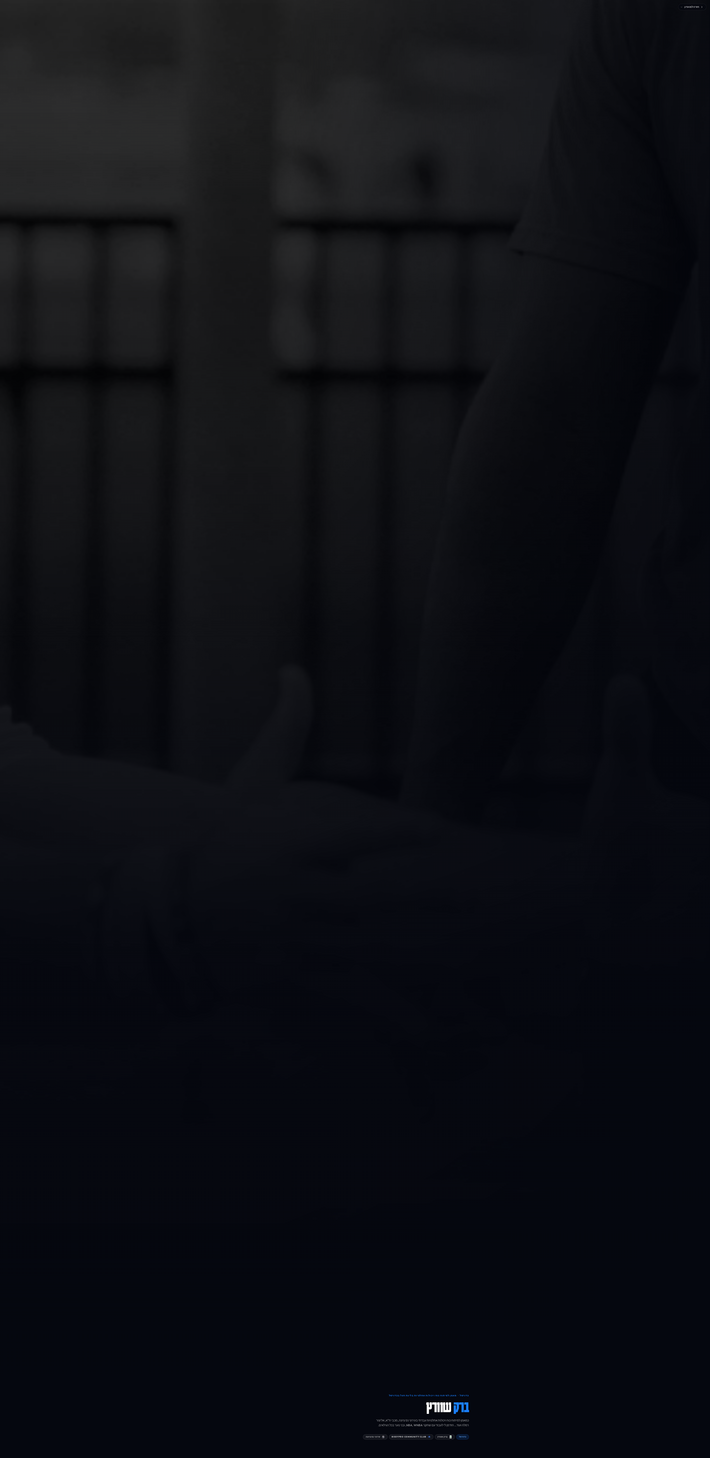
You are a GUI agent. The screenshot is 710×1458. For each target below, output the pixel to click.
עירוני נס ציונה (373, 1436)
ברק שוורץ (442, 1436)
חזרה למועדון (691, 6)
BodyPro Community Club (409, 1436)
